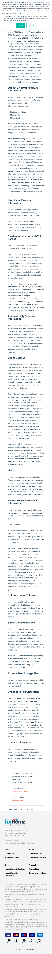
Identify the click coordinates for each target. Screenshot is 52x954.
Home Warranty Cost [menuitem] (37, 857)
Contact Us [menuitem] (9, 853)
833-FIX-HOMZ (17, 800)
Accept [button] (21, 25)
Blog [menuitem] (7, 865)
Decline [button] (31, 25)
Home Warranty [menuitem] (35, 853)
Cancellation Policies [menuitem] (37, 873)
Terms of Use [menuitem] (34, 869)
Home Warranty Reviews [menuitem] (15, 869)
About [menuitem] (31, 849)
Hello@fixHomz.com (20, 791)
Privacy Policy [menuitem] (34, 865)
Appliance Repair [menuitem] (12, 857)
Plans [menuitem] (7, 849)
